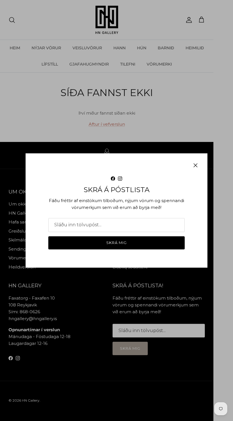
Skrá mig (116, 242)
